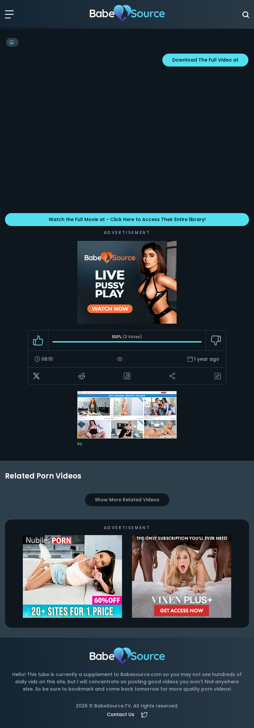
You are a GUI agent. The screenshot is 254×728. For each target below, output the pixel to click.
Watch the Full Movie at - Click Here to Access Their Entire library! (127, 219)
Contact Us (120, 714)
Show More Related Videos (127, 499)
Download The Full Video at (205, 60)
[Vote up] (38, 340)
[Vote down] (216, 340)
